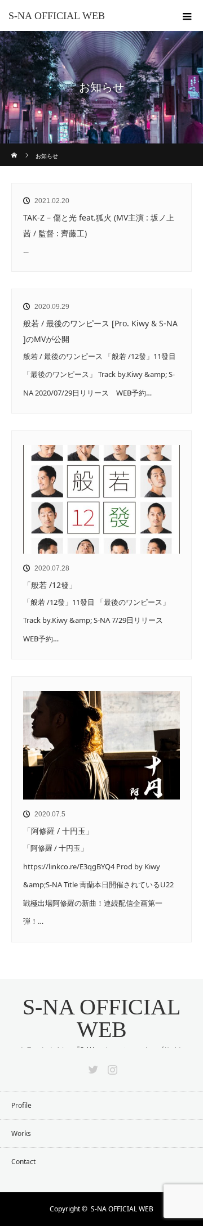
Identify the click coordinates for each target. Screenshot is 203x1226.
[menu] (187, 16)
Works (21, 1133)
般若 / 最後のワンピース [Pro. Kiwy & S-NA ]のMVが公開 (100, 331)
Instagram (111, 1067)
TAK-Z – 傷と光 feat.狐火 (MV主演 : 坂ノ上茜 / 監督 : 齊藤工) (98, 225)
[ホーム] (15, 147)
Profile (21, 1105)
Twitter (91, 1067)
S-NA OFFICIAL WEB (56, 15)
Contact (23, 1161)
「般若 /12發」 (50, 585)
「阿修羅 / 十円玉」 (58, 830)
